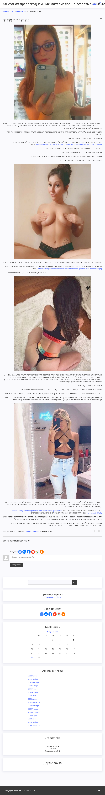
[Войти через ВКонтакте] (46, 614)
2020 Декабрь (33, 682)
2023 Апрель (33, 715)
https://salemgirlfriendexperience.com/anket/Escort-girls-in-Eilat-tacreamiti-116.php (70, 269)
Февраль (19, 11)
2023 (12, 11)
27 (32, 658)
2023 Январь (33, 709)
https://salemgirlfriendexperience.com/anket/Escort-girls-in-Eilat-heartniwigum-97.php (69, 144)
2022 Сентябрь (34, 702)
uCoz (98, 791)
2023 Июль (32, 719)
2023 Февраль (34, 712)
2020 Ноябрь (33, 679)
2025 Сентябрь (34, 725)
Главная (6, 11)
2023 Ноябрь (33, 722)
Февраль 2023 (52, 632)
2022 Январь (33, 686)
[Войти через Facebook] (50, 614)
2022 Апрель (33, 692)
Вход (59, 597)
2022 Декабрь (33, 705)
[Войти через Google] (59, 614)
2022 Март (32, 689)
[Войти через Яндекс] (55, 614)
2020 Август (32, 676)
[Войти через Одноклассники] (63, 614)
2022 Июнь (32, 696)
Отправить (16, 565)
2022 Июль (32, 699)
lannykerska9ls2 (32, 531)
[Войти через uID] (42, 614)
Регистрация (50, 597)
